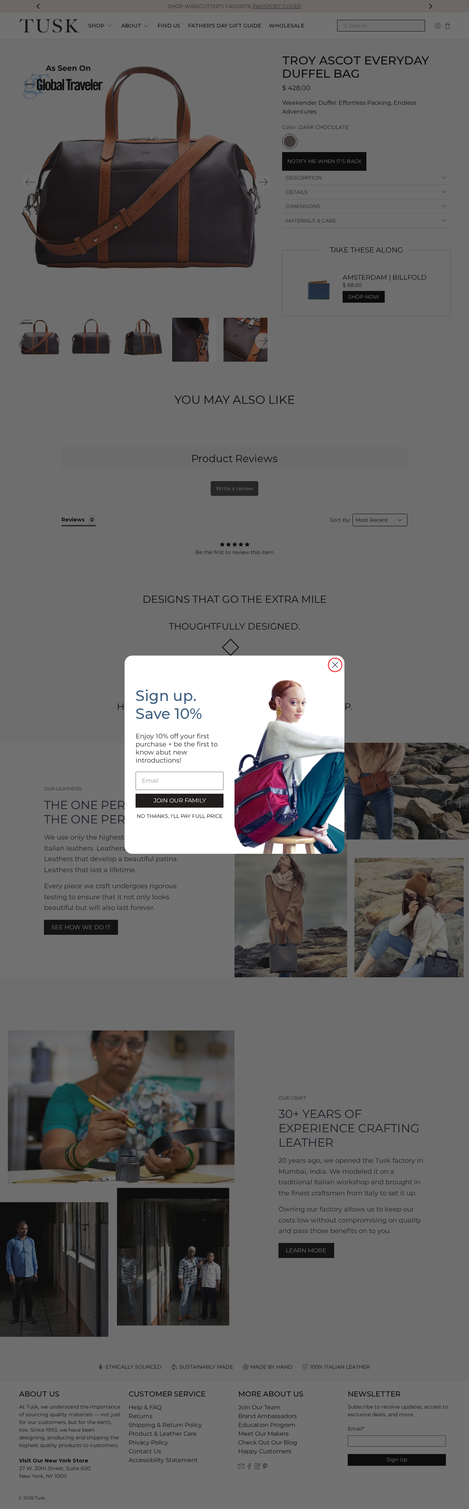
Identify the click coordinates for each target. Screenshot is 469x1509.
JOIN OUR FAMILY (180, 800)
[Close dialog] (335, 664)
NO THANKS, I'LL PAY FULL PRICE (179, 816)
